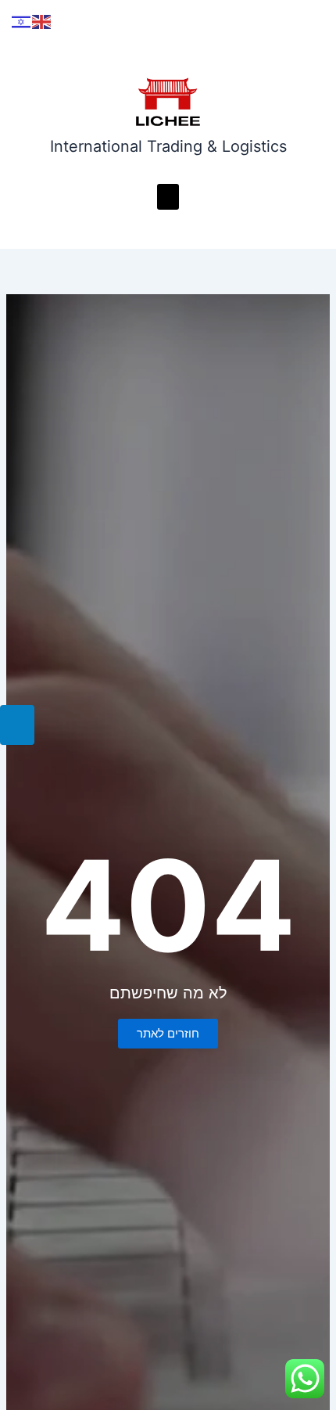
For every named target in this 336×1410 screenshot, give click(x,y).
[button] (168, 197)
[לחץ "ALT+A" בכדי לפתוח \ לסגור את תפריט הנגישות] (17, 725)
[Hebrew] (22, 21)
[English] (42, 21)
